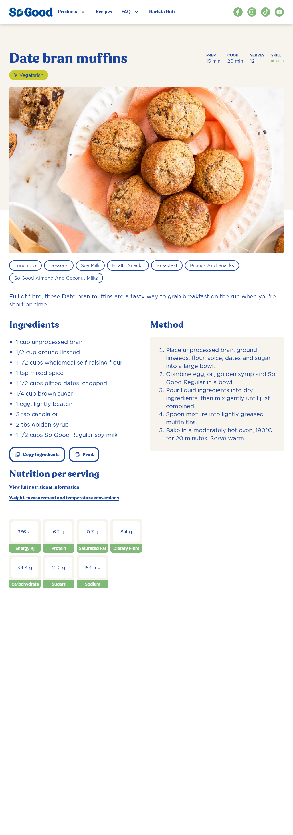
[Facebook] (238, 12)
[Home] (31, 12)
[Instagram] (251, 12)
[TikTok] (265, 12)
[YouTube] (279, 12)
